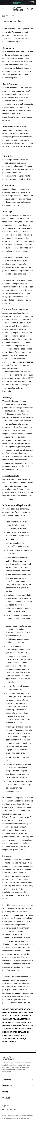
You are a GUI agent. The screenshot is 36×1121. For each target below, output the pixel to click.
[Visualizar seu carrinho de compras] (32, 9)
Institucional (7, 1086)
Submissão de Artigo (13, 1115)
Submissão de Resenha (26, 1115)
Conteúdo (6, 1098)
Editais (4, 1115)
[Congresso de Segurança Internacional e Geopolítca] (18, 2)
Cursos (5, 1092)
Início (3, 16)
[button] (3, 9)
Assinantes (6, 1079)
